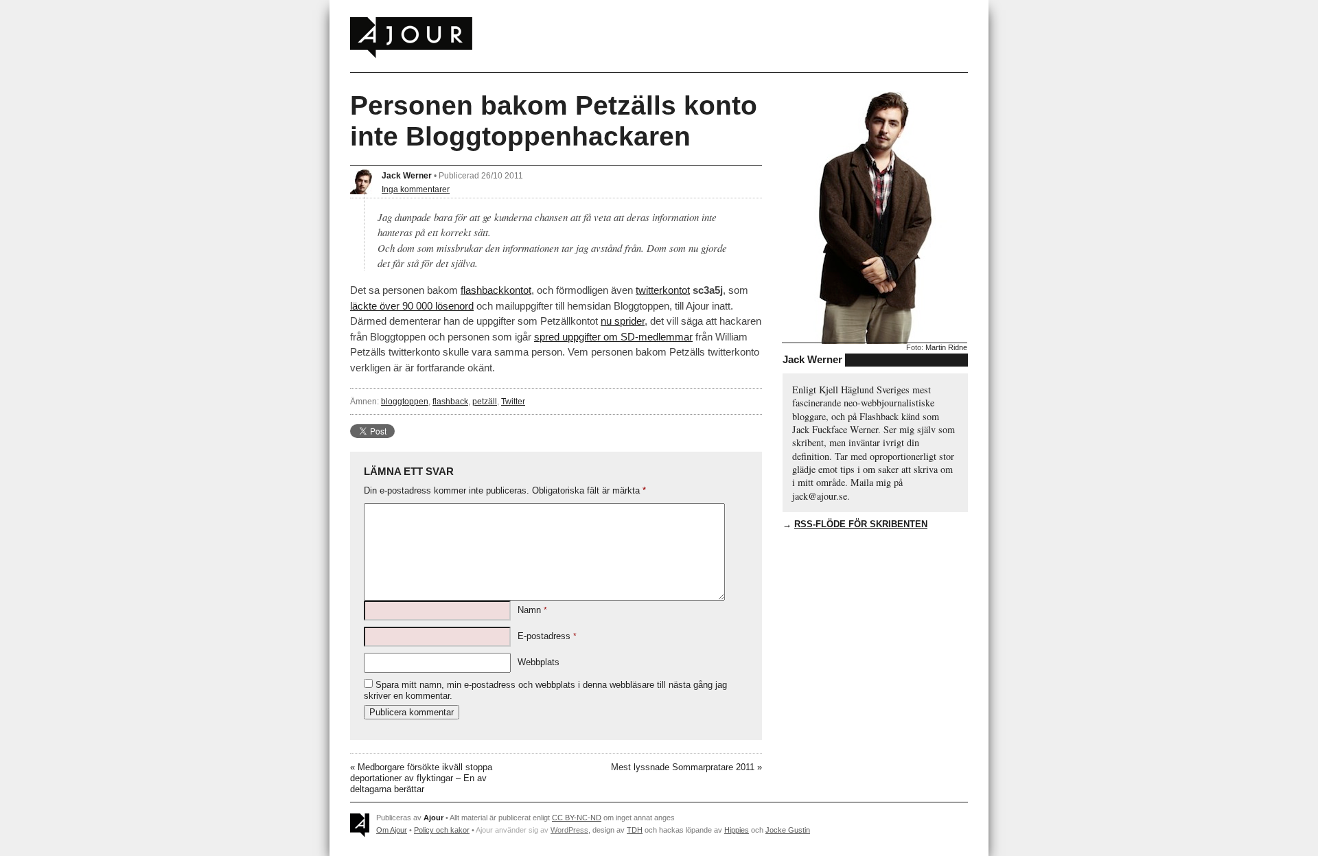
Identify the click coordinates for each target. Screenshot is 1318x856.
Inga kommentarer (416, 189)
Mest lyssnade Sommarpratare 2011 (682, 767)
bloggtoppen (404, 401)
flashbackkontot (496, 290)
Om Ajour (391, 830)
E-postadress (547, 636)
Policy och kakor (442, 830)
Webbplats (538, 662)
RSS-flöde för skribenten (860, 524)
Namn (532, 610)
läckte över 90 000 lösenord (412, 306)
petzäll (484, 401)
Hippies (736, 830)
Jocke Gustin (787, 830)
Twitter (513, 401)
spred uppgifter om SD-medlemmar (613, 337)
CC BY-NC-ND (576, 817)
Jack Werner (407, 175)
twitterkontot (663, 290)
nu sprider (623, 321)
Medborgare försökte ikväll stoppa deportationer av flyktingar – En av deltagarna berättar (421, 778)
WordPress (569, 830)
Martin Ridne (946, 347)
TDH (635, 830)
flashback (450, 401)
